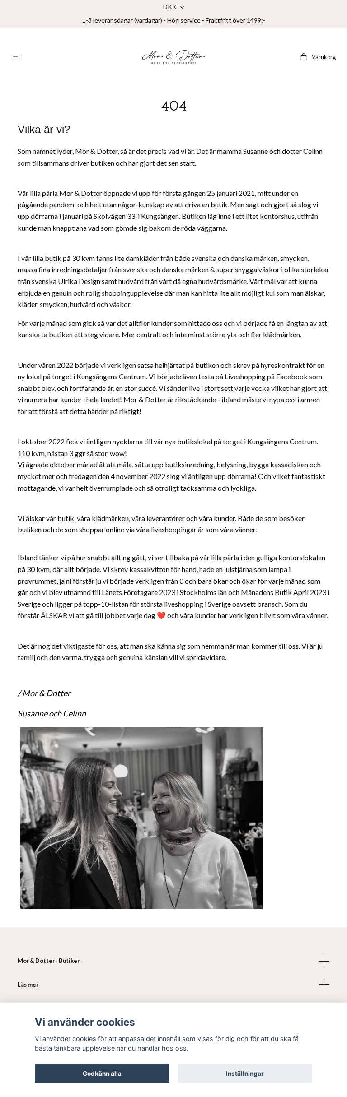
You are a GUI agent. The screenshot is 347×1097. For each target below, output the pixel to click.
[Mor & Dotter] (173, 57)
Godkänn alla (102, 1073)
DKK (170, 6)
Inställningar (245, 1073)
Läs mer (28, 984)
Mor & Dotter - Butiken (49, 960)
